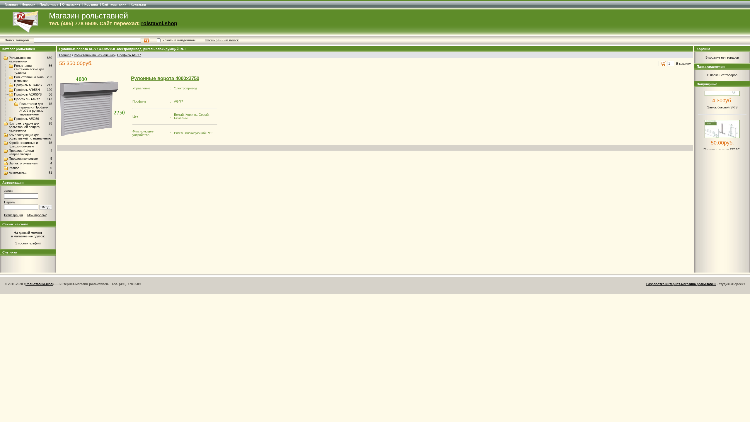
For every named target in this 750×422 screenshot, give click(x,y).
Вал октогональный (23, 163)
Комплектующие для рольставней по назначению (30, 136)
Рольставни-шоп (39, 284)
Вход (45, 207)
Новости (28, 4)
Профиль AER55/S (28, 94)
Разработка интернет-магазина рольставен (681, 284)
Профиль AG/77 (27, 99)
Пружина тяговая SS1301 (722, 145)
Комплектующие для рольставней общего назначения (24, 127)
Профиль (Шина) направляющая (21, 152)
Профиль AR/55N (27, 89)
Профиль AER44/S (28, 85)
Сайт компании (114, 4)
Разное (14, 168)
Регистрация (13, 215)
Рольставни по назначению (20, 59)
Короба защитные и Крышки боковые (23, 144)
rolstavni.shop (159, 23)
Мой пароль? (37, 215)
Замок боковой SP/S (722, 102)
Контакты (138, 4)
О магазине (71, 4)
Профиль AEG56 (26, 118)
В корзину (683, 63)
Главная (11, 4)
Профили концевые (23, 158)
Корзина (91, 4)
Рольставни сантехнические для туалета (29, 69)
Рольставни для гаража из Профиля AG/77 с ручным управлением (33, 109)
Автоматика (17, 172)
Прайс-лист (49, 4)
